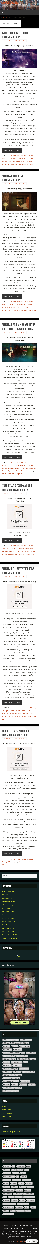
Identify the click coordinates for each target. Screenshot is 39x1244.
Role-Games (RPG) (8, 928)
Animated (5, 158)
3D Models (19, 1190)
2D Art (6, 1043)
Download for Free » (12, 150)
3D (23, 1053)
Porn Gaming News (9, 922)
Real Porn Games (8, 925)
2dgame (17, 1049)
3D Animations (9, 1059)
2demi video (24, 1046)
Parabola (19, 1241)
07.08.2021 (7, 577)
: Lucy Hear (8, 1088)
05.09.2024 (7, 184)
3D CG (6, 1062)
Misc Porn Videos (8, 911)
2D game (13, 156)
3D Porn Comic (7, 1193)
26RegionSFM (28, 1072)
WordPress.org (7, 1116)
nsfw (19, 862)
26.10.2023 (7, 332)
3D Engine (6, 1186)
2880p (32, 1084)
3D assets (31, 1059)
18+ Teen (17, 1065)
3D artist (21, 1059)
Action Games (7, 898)
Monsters (13, 164)
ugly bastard (26, 554)
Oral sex (18, 164)
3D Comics (17, 1062)
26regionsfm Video (11, 1081)
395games (25, 1081)
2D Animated (26, 1040)
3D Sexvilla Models (28, 1193)
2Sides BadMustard (11, 1053)
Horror (33, 161)
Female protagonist (13, 161)
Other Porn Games (8, 918)
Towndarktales (12, 474)
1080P (6, 1084)
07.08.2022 (7, 493)
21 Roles (7, 1072)
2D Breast (15, 1043)
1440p (14, 1084)
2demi (14, 1046)
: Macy (18, 1088)
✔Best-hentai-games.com (11, 1132)
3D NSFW (27, 1190)
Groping (21, 161)
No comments (32, 565)
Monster (27, 551)
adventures (24, 156)
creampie (30, 158)
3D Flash (15, 1186)
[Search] (34, 877)
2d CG (25, 1043)
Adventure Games (19, 41)
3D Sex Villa (17, 1193)
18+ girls (7, 1065)
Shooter (24, 164)
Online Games (7, 915)
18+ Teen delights (10, 1069)
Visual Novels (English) (10, 938)
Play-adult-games (10, 2)
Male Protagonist (12, 862)
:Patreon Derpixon (10, 1091)
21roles (17, 1072)
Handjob (22, 551)
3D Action (31, 1053)
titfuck (20, 554)
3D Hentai (30, 1186)
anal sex (30, 156)
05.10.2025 (7, 41)
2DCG (18, 156)
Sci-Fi (16, 554)
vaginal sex (30, 164)
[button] (31, 1241)
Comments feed (7, 1113)
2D (17, 1040)
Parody (12, 554)
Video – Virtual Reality (9, 935)
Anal (25, 302)
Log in (4, 1106)
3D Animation (22, 1056)
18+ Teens (24, 1069)
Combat (24, 158)
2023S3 (23, 1084)
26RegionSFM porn (11, 1078)
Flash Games (6, 908)
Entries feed (6, 1110)
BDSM (10, 158)
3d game (22, 1186)
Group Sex (28, 161)
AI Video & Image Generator (12, 905)
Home (5, 17)
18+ (25, 1062)
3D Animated (9, 1056)
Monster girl (5, 164)
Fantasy (4, 161)
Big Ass (15, 158)
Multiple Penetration (14, 310)
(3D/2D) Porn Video (8, 891)
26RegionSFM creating (12, 1075)
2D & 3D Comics (7, 895)
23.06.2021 (7, 739)
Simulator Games (8, 931)
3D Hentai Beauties (8, 1190)
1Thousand (8, 1040)
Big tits (20, 158)
